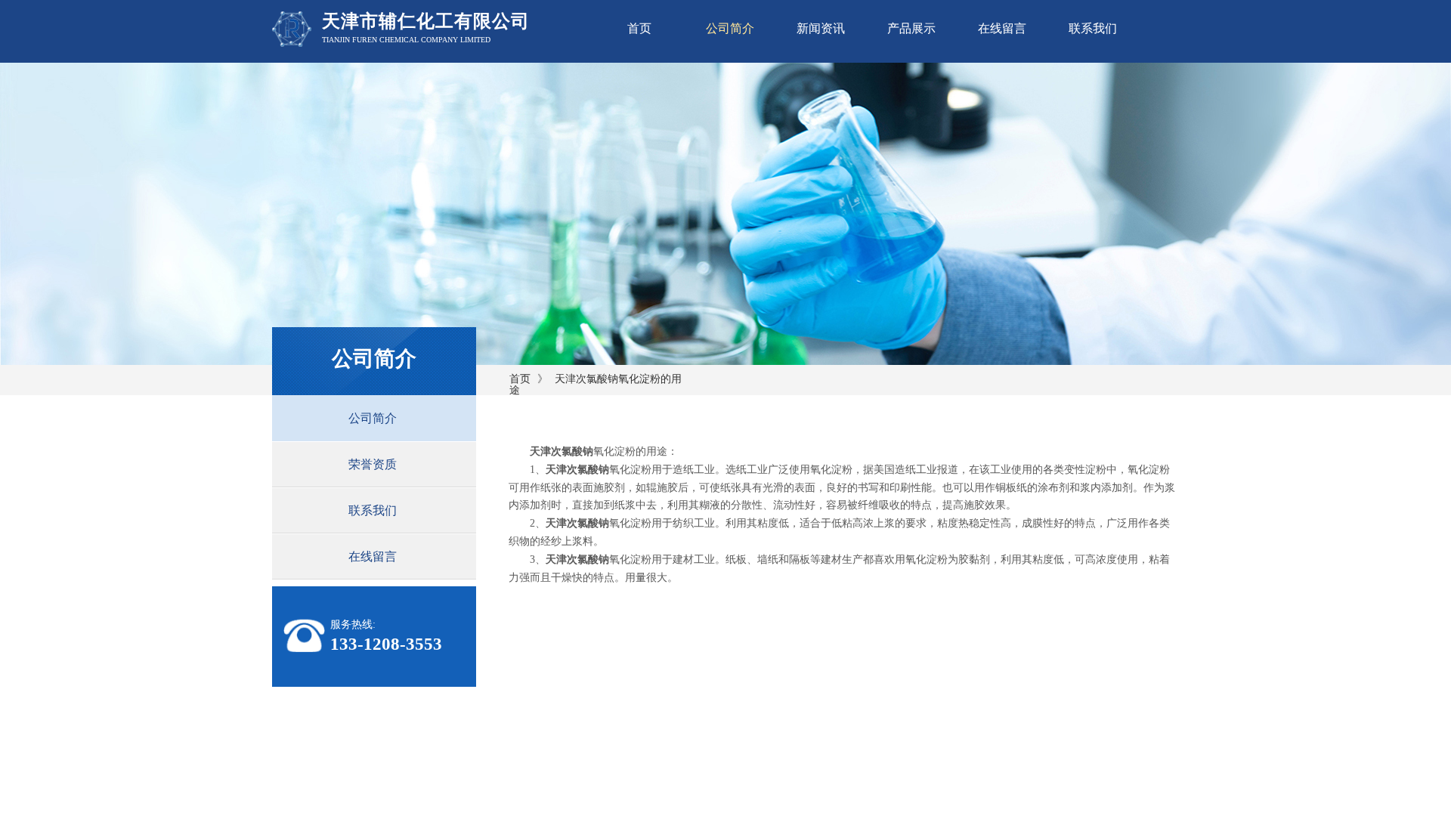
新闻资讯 (821, 28)
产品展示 (911, 28)
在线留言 (1002, 28)
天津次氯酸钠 (561, 451)
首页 (639, 28)
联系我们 (1093, 28)
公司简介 (730, 28)
